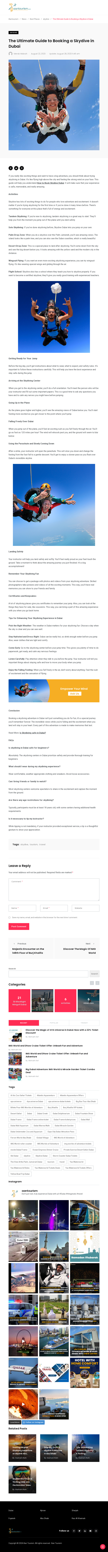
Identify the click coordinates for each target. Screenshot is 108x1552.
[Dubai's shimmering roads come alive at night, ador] (23, 1215)
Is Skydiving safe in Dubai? (33, 733)
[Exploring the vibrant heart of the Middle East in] (23, 1278)
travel (42, 844)
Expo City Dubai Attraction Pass (61, 1132)
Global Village (42, 1138)
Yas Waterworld (76, 1162)
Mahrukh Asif (33, 1037)
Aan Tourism (56, 1543)
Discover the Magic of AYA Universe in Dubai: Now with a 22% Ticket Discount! (62, 1031)
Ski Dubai (14, 1156)
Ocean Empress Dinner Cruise (45, 1150)
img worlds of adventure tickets (77, 1144)
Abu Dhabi (44, 1518)
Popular (54, 1023)
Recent (23, 1023)
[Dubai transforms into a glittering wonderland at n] (54, 1215)
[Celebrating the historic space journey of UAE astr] (54, 1278)
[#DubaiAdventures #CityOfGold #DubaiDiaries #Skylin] (54, 1404)
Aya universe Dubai (35, 1101)
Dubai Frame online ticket (37, 1120)
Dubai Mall (85, 1120)
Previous (22, 943)
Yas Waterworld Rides (20, 1168)
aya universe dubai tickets (59, 1101)
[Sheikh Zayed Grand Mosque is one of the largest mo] (84, 1310)
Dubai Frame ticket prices (65, 1120)
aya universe (16, 1101)
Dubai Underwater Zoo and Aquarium (26, 1132)
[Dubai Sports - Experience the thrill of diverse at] (84, 1278)
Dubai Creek (42, 1114)
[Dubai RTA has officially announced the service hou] (84, 1215)
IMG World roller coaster (21, 1144)
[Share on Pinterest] (22, 168)
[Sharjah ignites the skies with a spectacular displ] (54, 1247)
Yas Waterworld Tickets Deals (47, 1168)
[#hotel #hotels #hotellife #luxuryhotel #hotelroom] (84, 1373)
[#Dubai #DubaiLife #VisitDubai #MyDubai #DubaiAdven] (23, 1341)
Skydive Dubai (42, 1156)
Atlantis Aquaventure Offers (72, 1095)
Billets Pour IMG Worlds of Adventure (27, 1107)
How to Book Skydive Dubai (50, 183)
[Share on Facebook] (11, 168)
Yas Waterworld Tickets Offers (78, 1168)
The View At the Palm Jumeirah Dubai (26, 1162)
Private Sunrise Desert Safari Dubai (79, 1150)
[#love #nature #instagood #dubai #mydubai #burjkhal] (54, 1373)
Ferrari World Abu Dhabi (21, 1138)
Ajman (43, 1510)
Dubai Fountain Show (84, 1114)
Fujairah (12, 1518)
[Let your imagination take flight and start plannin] (23, 1373)
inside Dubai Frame (19, 1150)
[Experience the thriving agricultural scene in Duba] (54, 1310)
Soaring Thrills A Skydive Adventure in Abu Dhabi (53, 1450)
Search (12, 968)
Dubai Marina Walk (42, 1126)
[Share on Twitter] (16, 168)
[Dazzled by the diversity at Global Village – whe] (23, 1404)
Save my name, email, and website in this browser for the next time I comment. (45, 917)
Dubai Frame (16, 1120)
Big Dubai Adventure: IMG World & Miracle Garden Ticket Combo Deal (60, 1071)
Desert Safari (16, 1114)
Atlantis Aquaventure (46, 1095)
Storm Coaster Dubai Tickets (65, 1156)
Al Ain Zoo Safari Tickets (21, 1095)
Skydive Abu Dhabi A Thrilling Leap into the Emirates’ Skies (22, 1482)
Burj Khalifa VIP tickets (72, 1107)
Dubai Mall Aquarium (19, 1126)
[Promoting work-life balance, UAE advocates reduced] (23, 1310)
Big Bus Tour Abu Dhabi (86, 1101)
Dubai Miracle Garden (64, 1126)
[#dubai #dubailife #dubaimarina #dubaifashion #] (54, 1341)
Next (88, 943)
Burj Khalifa (53, 1107)
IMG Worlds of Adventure (48, 1144)
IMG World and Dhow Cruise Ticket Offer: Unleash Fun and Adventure (46, 1045)
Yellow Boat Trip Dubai (20, 1174)
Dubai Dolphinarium (61, 1114)
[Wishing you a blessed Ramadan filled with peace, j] (84, 1247)
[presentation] (92, 983)
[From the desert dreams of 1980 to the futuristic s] (23, 1247)
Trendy (84, 1023)
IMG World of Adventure (64, 1138)
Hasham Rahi (20, 1458)
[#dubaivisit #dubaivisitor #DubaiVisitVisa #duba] (84, 1341)
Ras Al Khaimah (78, 1518)
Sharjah (75, 1510)
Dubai (29, 1114)
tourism (34, 844)
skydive (13, 32)
